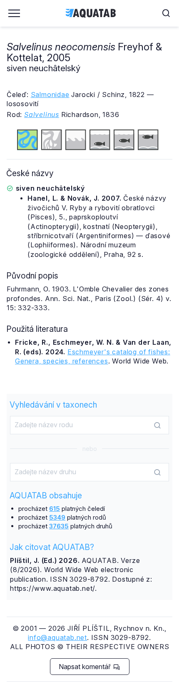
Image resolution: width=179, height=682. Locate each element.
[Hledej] (157, 426)
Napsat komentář (85, 666)
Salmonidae (50, 94)
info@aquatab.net (57, 637)
